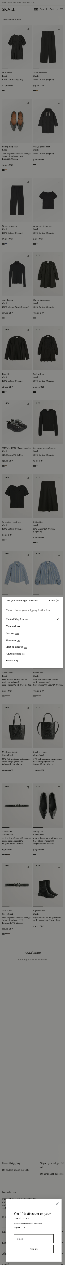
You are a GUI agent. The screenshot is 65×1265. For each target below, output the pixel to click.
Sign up (34, 1248)
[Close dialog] (57, 1204)
